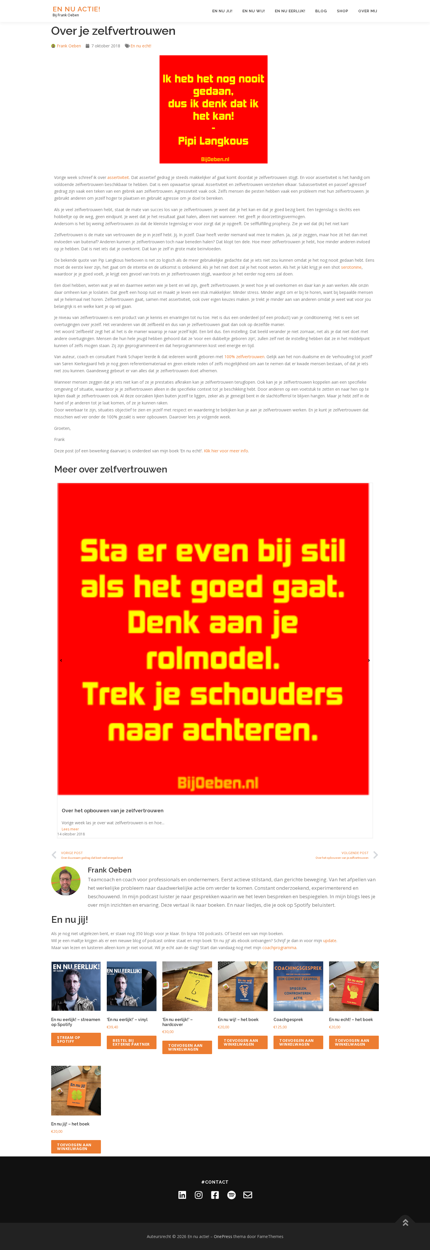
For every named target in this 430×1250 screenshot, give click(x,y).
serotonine (351, 267)
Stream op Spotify (68, 1039)
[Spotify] (231, 1195)
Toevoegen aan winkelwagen (185, 1047)
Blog (321, 11)
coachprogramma (279, 947)
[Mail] (247, 1195)
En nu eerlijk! (290, 11)
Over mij (367, 11)
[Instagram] (198, 1195)
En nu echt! (140, 46)
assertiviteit (118, 177)
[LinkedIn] (182, 1195)
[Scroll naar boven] (405, 1222)
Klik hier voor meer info (226, 451)
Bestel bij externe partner (131, 1042)
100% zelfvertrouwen (244, 356)
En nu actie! (77, 9)
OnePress (223, 1236)
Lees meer (70, 829)
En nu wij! (253, 11)
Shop (342, 11)
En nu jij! (222, 11)
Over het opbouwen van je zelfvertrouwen (113, 810)
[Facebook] (215, 1195)
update (329, 940)
